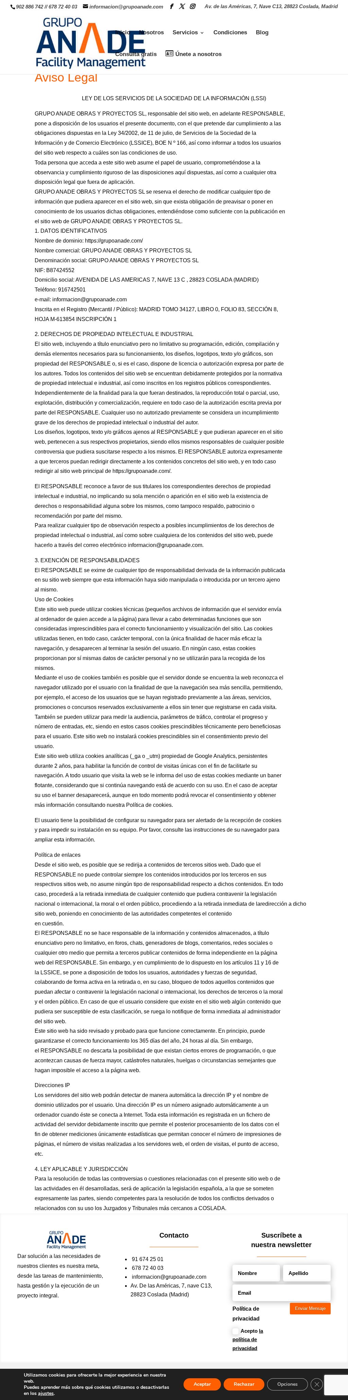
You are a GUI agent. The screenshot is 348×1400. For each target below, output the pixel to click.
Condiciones (230, 33)
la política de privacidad (247, 1339)
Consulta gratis (136, 54)
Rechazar (244, 1384)
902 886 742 (29, 7)
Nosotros (151, 33)
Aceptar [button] (202, 1384)
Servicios (185, 33)
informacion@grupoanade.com (169, 1277)
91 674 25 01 (147, 1259)
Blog (262, 33)
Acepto (247, 1339)
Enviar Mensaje (310, 1308)
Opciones (287, 1384)
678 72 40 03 (63, 7)
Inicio (122, 33)
